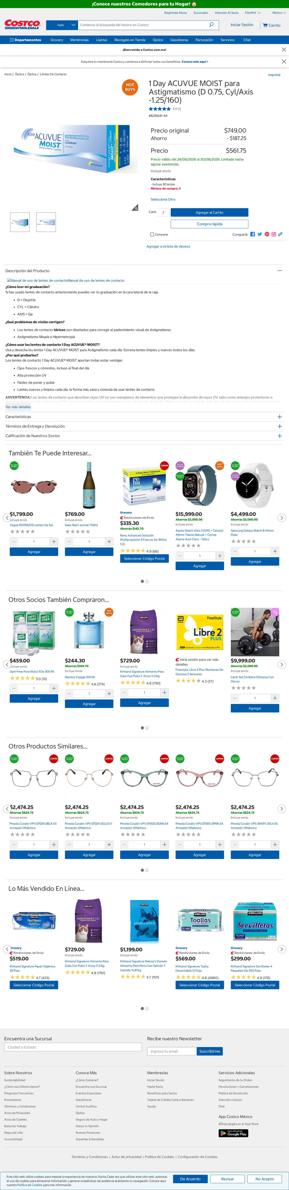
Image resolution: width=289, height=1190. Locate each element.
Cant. (153, 212)
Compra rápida (209, 224)
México (277, 13)
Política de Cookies (29, 1185)
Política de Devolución (233, 1093)
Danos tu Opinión (87, 1126)
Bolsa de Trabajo (15, 1126)
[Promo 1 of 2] (142, 581)
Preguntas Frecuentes (19, 1093)
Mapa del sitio (13, 1133)
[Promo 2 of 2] (147, 581)
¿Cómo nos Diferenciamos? (22, 1087)
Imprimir (274, 75)
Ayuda (151, 1106)
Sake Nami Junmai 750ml (81, 525)
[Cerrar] (284, 50)
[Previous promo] (7, 518)
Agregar (34, 552)
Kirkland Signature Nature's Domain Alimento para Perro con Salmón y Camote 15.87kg (143, 965)
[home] (22, 24)
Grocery (57, 40)
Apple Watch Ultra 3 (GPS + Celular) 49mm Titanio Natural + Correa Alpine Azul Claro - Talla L (199, 535)
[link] (252, 234)
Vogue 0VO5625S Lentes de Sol (31, 525)
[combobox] (61, 25)
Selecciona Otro (163, 199)
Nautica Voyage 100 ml (80, 677)
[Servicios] (235, 40)
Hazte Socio (155, 1087)
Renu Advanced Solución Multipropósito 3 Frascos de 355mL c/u (143, 539)
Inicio (8, 74)
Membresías (79, 40)
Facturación (204, 40)
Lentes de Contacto (53, 74)
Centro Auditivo (86, 1106)
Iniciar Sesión (242, 24)
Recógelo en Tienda (130, 40)
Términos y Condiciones (20, 1106)
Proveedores (12, 1100)
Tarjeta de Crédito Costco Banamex (170, 1100)
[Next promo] (282, 518)
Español (251, 12)
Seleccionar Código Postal (144, 558)
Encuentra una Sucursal (28, 1039)
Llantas (101, 40)
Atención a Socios (230, 1100)
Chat (247, 40)
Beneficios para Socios (162, 1093)
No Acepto (265, 1178)
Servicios (227, 40)
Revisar (227, 1178)
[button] (214, 25)
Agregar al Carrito (209, 212)
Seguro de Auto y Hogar (91, 1119)
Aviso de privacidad (126, 1157)
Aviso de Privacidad (17, 1113)
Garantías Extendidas (90, 1139)
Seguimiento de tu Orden (235, 1080)
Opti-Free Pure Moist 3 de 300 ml (32, 671)
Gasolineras (179, 40)
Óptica (158, 40)
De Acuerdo (190, 1178)
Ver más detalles (18, 407)
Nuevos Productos (88, 1133)
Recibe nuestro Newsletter (174, 1039)
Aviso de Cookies (15, 1119)
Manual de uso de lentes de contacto (95, 280)
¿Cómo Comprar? (87, 1080)
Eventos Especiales (89, 1093)
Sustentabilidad (14, 1080)
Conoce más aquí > (195, 62)
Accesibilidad (13, 1139)
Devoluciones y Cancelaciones (239, 1087)
